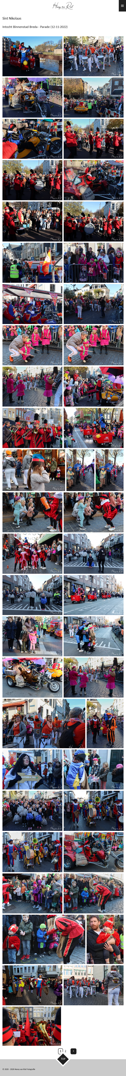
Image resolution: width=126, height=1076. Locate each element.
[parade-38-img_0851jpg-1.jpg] (32, 811)
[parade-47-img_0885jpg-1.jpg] (32, 985)
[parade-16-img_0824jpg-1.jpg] (32, 345)
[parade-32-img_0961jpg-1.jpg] (32, 636)
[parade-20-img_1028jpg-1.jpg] (32, 428)
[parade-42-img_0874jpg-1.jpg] (94, 811)
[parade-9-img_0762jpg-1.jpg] (32, 180)
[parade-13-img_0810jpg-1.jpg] (32, 304)
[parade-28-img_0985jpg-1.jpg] (32, 595)
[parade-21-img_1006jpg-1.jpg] (94, 428)
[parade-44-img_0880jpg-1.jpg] (32, 893)
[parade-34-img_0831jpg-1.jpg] (94, 678)
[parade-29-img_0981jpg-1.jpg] (94, 554)
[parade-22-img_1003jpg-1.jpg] (80, 470)
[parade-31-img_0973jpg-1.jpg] (94, 636)
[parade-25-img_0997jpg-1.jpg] (94, 512)
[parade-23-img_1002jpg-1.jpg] (110, 470)
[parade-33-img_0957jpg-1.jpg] (32, 678)
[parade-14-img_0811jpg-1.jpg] (94, 263)
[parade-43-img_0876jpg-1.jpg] (32, 852)
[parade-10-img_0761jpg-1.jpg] (94, 222)
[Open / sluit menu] (122, 6)
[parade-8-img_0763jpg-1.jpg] (94, 139)
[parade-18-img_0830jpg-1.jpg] (32, 387)
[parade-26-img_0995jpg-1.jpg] (32, 512)
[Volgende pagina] (73, 1051)
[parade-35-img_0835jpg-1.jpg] (43, 723)
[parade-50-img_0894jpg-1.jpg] (31, 1026)
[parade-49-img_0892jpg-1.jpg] (105, 939)
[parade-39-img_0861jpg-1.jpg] (94, 769)
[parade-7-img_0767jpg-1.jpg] (94, 180)
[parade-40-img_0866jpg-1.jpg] (32, 769)
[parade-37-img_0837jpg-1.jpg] (105, 723)
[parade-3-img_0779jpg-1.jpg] (32, 56)
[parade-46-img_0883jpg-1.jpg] (43, 939)
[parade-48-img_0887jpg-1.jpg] (94, 985)
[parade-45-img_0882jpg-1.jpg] (94, 893)
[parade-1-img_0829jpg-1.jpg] (94, 56)
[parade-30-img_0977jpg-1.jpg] (94, 595)
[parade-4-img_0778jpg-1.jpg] (94, 98)
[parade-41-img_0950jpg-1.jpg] (94, 852)
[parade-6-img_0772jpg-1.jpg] (32, 139)
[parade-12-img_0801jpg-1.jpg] (32, 263)
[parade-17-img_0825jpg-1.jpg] (94, 345)
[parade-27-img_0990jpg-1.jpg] (32, 554)
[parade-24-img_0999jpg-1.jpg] (33, 470)
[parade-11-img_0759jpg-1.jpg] (32, 222)
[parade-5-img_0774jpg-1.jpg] (32, 98)
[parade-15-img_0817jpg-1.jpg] (94, 304)
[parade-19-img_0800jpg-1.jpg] (94, 387)
